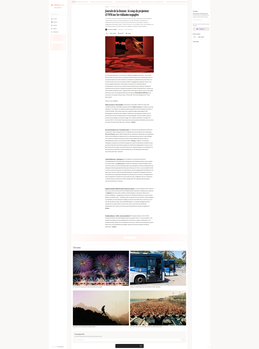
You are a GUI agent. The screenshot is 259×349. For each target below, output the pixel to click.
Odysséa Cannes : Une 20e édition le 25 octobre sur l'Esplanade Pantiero (90, 1)
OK (141, 345)
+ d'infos (133, 122)
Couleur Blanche (60, 346)
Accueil (107, 6)
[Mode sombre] (208, 347)
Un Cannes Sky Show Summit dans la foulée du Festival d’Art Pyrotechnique (116, 1)
